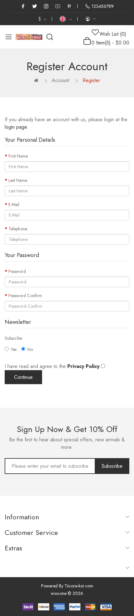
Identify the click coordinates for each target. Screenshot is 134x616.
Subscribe (13, 338)
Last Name (17, 180)
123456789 (103, 6)
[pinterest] (69, 6)
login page (16, 127)
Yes (14, 349)
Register (91, 80)
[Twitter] (34, 6)
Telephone (17, 229)
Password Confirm (25, 295)
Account (60, 80)
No (30, 349)
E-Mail (13, 204)
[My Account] (90, 19)
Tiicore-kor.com (79, 586)
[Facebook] (23, 6)
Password (17, 271)
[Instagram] (46, 6)
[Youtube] (57, 6)
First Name (18, 156)
